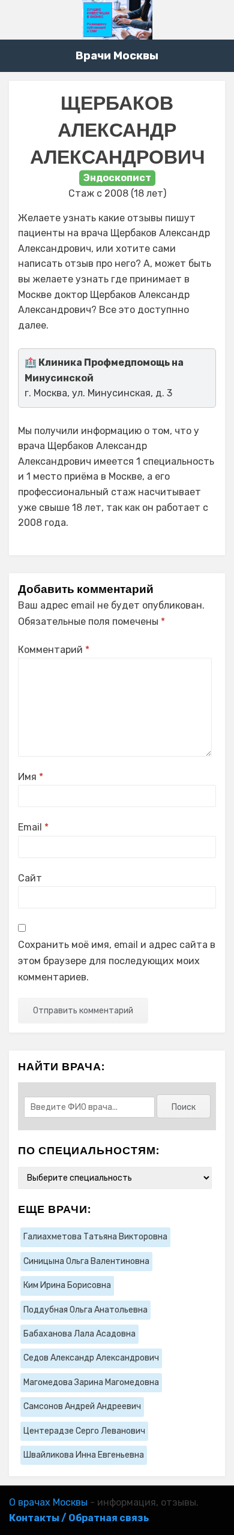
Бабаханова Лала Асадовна (79, 1334)
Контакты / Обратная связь (79, 1518)
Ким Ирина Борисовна (67, 1285)
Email (33, 827)
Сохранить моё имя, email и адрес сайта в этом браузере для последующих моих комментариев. (116, 961)
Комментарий (53, 649)
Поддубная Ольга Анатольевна (85, 1310)
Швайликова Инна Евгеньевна (83, 1455)
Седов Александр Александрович (91, 1358)
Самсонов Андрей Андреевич (82, 1406)
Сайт (30, 878)
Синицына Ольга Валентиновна (86, 1261)
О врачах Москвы (48, 1502)
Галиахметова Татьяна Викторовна (95, 1237)
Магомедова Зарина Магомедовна (91, 1382)
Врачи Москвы (117, 55)
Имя (30, 776)
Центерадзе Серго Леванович (84, 1431)
